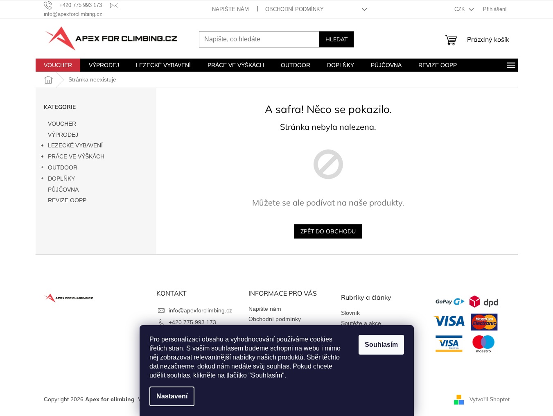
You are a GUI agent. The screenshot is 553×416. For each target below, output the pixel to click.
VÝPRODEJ (63, 134)
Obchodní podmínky (294, 9)
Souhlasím (381, 344)
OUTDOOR (62, 167)
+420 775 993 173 (192, 322)
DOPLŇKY (61, 178)
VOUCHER (62, 123)
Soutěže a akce (361, 323)
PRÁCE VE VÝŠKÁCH (76, 156)
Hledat (336, 39)
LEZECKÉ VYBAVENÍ (75, 145)
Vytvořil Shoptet (489, 399)
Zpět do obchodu (328, 231)
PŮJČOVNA (63, 189)
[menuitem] (58, 65)
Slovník (350, 313)
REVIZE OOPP (67, 200)
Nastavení (171, 396)
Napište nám (230, 9)
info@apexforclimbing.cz (200, 310)
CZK (460, 9)
